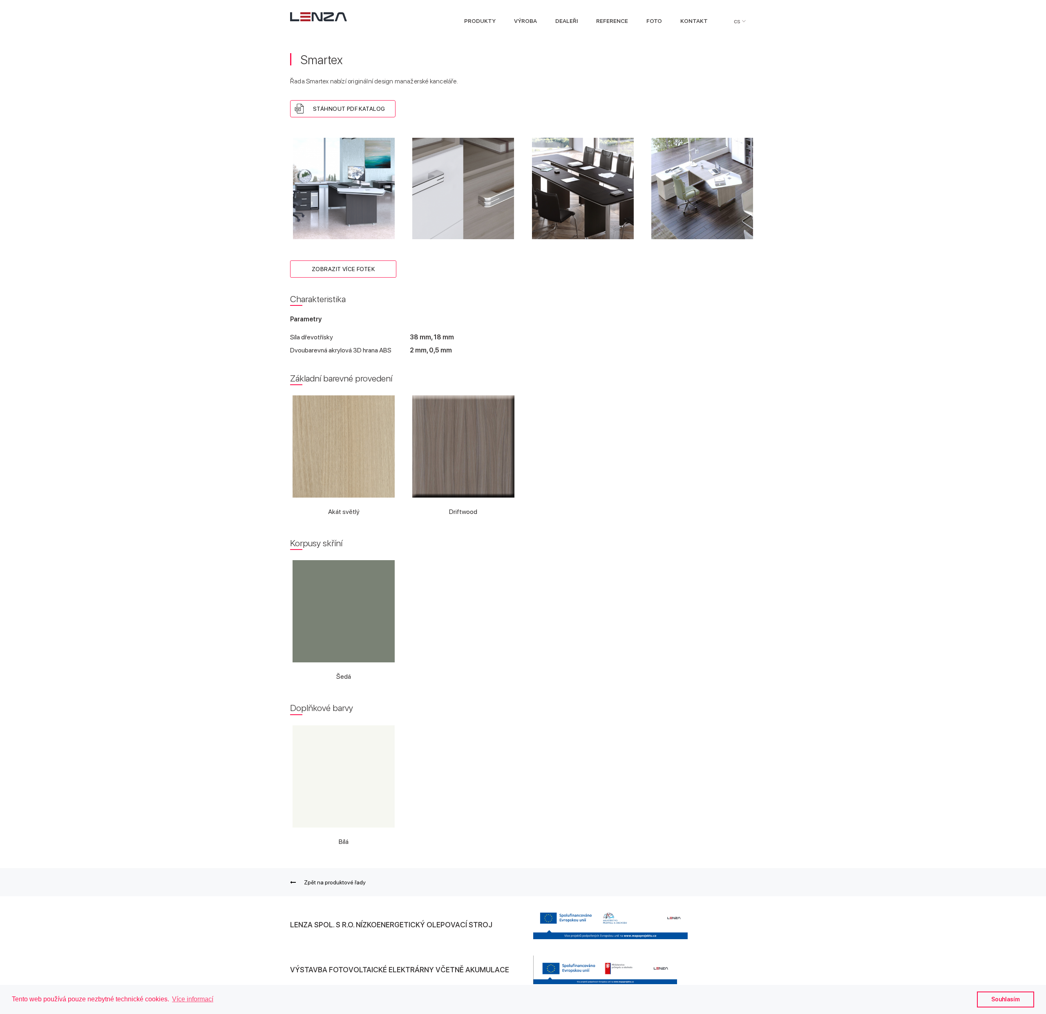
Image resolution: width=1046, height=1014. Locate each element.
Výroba (525, 21)
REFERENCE (612, 21)
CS (738, 21)
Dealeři (566, 21)
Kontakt (694, 21)
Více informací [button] (192, 999)
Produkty (480, 21)
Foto (654, 21)
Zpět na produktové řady (335, 882)
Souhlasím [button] (1005, 999)
